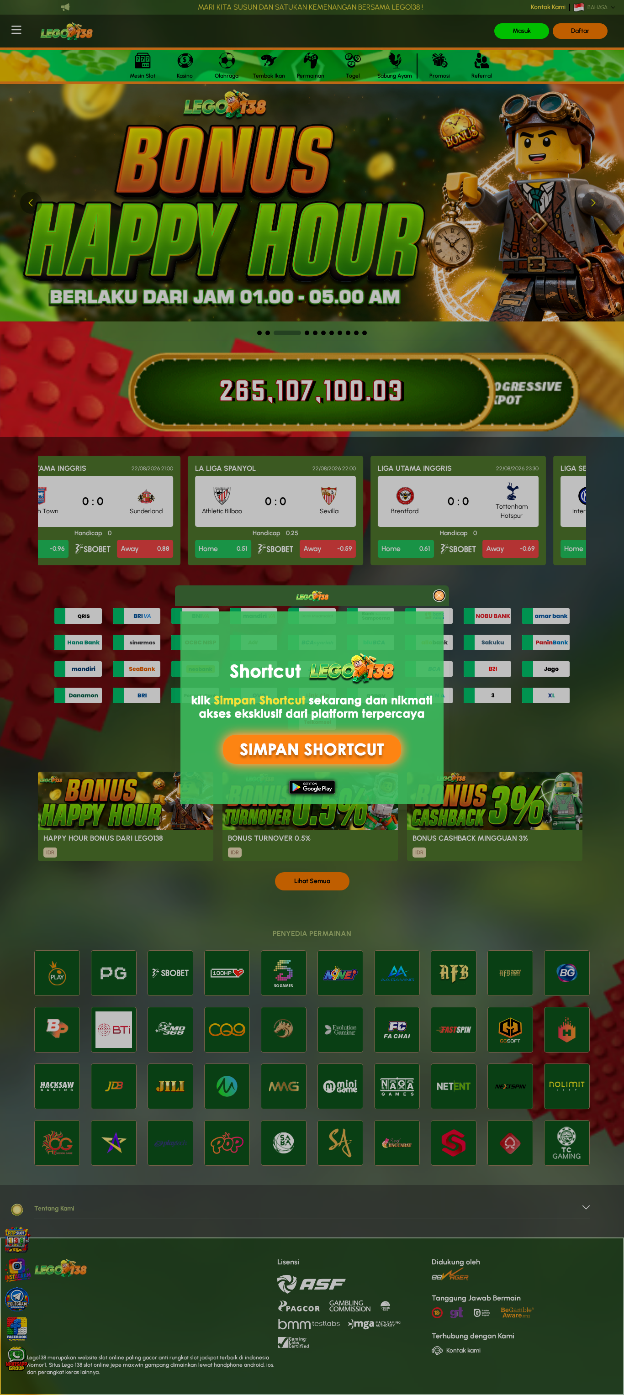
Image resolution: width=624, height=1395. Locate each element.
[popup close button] (439, 595)
